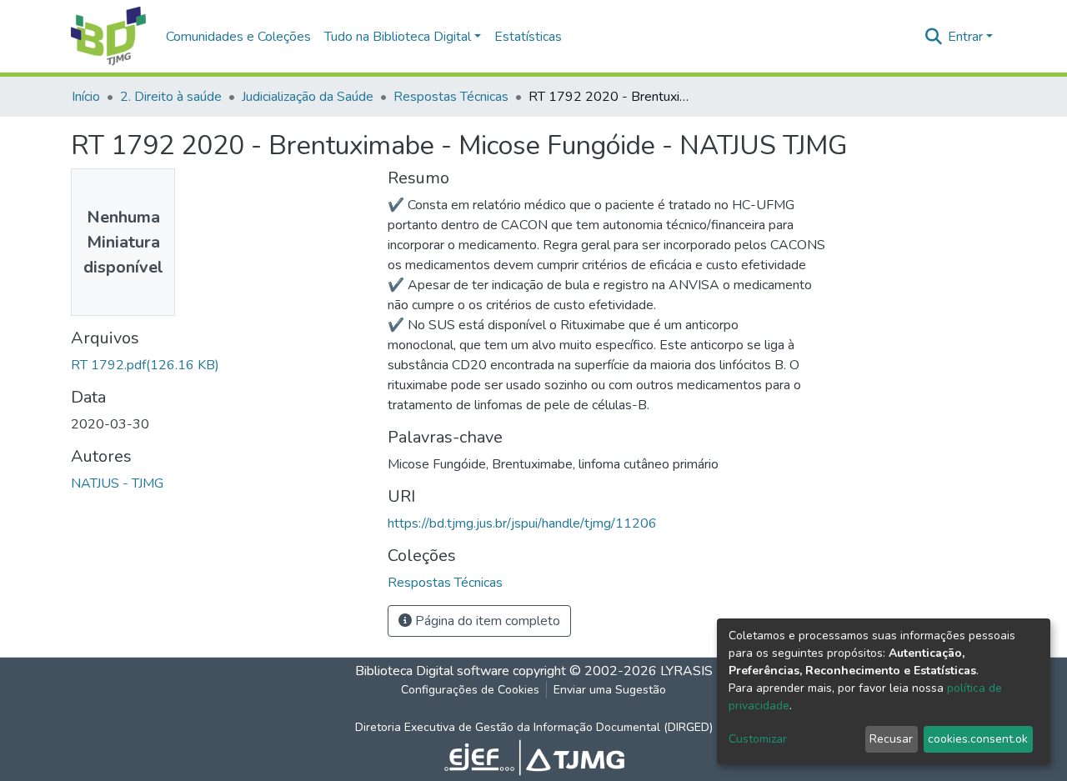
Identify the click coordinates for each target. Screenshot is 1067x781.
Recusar (891, 739)
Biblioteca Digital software (432, 671)
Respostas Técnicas (450, 97)
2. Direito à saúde (171, 97)
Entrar (965, 37)
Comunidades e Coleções (238, 37)
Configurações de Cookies (470, 690)
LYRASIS (686, 671)
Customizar (758, 739)
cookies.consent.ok (978, 739)
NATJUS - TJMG (117, 483)
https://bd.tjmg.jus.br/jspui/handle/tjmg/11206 (522, 523)
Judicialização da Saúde (307, 97)
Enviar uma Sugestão (610, 690)
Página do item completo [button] (486, 621)
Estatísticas (528, 37)
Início (86, 97)
